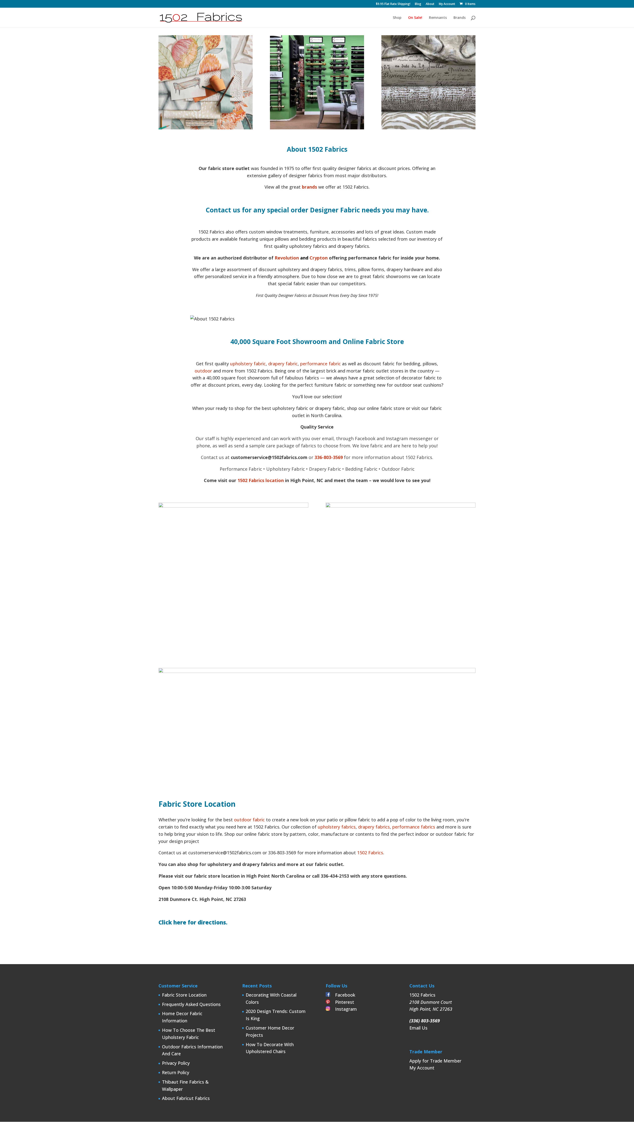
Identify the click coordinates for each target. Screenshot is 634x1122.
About (430, 4)
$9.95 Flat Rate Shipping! (393, 4)
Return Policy (175, 1072)
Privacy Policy (176, 1063)
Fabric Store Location (184, 995)
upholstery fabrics (336, 827)
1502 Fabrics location (261, 480)
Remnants (438, 18)
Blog (418, 4)
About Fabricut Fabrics (186, 1098)
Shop (397, 18)
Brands (459, 18)
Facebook (342, 995)
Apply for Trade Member (435, 1061)
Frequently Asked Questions (191, 1004)
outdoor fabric (249, 820)
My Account (447, 4)
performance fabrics (413, 827)
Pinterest (342, 1002)
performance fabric (320, 364)
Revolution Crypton (301, 258)
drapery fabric (283, 364)
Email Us (418, 1028)
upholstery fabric (248, 364)
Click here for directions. (192, 922)
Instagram (343, 1009)
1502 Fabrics (370, 853)
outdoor (203, 371)
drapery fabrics (374, 827)
